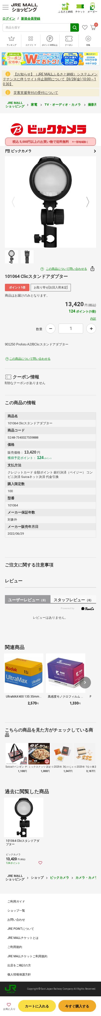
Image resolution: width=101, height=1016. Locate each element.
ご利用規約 (14, 947)
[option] (50, 202)
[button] (85, 682)
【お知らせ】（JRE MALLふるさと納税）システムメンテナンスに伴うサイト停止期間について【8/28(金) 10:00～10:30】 (50, 79)
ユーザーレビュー (28, 600)
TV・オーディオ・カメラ (63, 104)
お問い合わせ (16, 919)
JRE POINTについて (20, 928)
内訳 (93, 318)
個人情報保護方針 (19, 974)
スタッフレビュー (73, 600)
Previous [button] (16, 202)
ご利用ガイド (16, 901)
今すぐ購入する (77, 1006)
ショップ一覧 (16, 910)
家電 (34, 104)
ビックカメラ (21, 151)
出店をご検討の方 (19, 965)
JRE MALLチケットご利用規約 (27, 956)
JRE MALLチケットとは (22, 938)
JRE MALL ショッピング (15, 104)
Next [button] (85, 202)
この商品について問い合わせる (66, 269)
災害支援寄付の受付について (35, 93)
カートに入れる (37, 1006)
